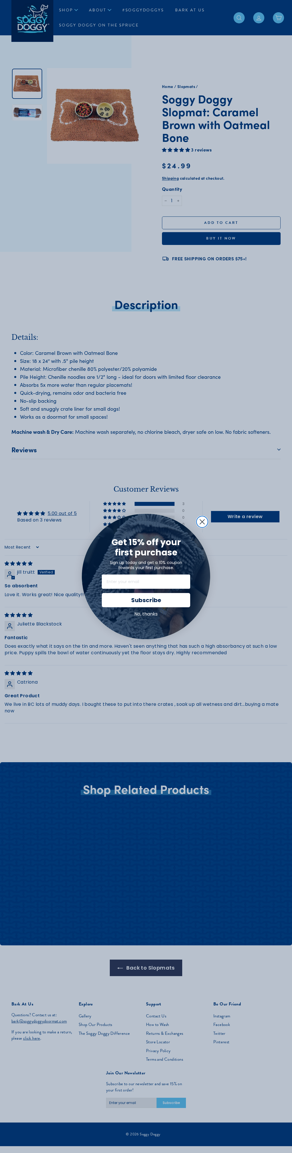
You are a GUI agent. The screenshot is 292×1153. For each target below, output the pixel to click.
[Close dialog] (202, 522)
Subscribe (146, 600)
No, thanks (146, 614)
